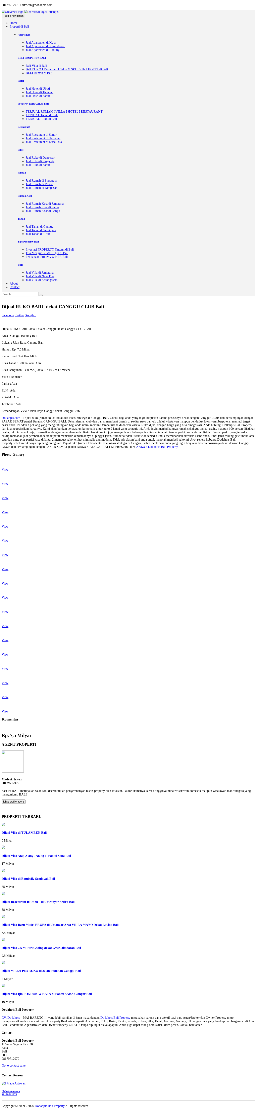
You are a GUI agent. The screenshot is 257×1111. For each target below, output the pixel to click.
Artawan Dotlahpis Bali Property (157, 446)
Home (13, 23)
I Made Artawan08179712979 (11, 1093)
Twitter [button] (19, 315)
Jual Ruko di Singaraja (40, 161)
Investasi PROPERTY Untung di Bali (50, 249)
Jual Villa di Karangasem (41, 280)
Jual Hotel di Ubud (38, 88)
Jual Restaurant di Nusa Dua (44, 142)
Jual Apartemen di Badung (42, 49)
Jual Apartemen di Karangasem (45, 46)
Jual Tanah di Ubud (38, 233)
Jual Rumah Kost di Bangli (43, 211)
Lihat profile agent (13, 801)
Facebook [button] (8, 315)
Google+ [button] (30, 315)
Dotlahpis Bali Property (115, 1017)
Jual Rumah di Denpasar (41, 187)
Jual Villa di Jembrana (40, 272)
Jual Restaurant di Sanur (41, 134)
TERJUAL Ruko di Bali (41, 118)
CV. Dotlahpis (11, 1017)
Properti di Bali (19, 26)
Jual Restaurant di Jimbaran (43, 138)
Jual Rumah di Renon (39, 184)
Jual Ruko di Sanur (38, 164)
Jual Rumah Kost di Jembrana (45, 203)
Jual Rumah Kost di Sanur (42, 207)
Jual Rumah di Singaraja (41, 180)
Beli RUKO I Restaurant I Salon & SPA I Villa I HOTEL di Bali (67, 69)
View (5, 469)
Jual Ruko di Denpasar (40, 157)
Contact (14, 287)
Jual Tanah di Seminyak (41, 230)
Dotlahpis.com (11, 417)
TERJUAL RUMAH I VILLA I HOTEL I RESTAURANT (64, 111)
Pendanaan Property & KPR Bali (47, 256)
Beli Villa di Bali (36, 65)
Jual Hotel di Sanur (38, 96)
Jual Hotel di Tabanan (39, 92)
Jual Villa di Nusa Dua (40, 276)
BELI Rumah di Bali (39, 73)
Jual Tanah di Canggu (39, 226)
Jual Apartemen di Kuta (41, 42)
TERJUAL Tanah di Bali (42, 115)
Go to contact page (13, 1065)
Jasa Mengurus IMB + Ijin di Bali (47, 253)
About (14, 283)
